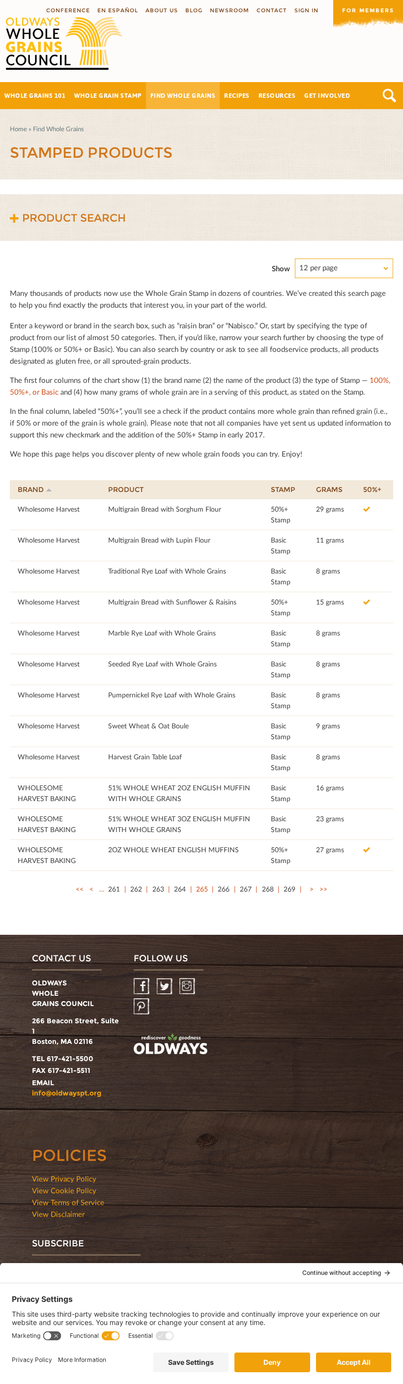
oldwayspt (170, 1045)
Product (126, 489)
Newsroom (229, 10)
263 (158, 889)
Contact (272, 10)
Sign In (306, 10)
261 (114, 889)
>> (323, 889)
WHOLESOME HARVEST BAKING (47, 793)
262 (136, 889)
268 (268, 889)
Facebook (142, 986)
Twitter (165, 986)
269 (289, 889)
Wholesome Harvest (49, 509)
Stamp (283, 489)
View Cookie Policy (64, 1190)
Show (281, 268)
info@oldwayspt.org (66, 1093)
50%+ (372, 489)
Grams (329, 489)
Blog (193, 10)
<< (80, 889)
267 (246, 889)
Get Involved (327, 95)
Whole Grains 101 (34, 95)
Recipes (237, 95)
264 (180, 889)
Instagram (188, 986)
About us (161, 10)
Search (389, 95)
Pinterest (142, 1006)
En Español (117, 10)
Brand (31, 489)
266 (224, 889)
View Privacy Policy (64, 1178)
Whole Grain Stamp (108, 95)
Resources (277, 95)
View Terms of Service (68, 1202)
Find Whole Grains (183, 95)
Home (18, 129)
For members (368, 10)
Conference (68, 10)
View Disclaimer (58, 1214)
